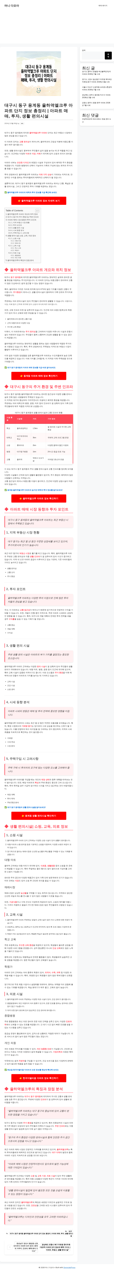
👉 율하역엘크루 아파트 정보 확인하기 (38, 498)
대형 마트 (18, 241)
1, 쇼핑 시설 (15, 238)
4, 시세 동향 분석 (17, 230)
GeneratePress (69, 1267)
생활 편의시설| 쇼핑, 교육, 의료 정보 (21, 236)
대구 (70, 1231)
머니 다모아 (11, 5)
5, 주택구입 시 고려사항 (20, 233)
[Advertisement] (57, 28)
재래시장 (18, 243)
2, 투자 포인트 (16, 225)
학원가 (17, 250)
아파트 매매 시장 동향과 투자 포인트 (21, 220)
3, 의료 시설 (15, 253)
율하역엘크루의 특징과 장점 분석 (20, 260)
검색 (83, 50)
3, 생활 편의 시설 (17, 228)
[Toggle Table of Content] (36, 211)
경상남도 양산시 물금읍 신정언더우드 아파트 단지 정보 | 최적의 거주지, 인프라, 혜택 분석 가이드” (25, 1247)
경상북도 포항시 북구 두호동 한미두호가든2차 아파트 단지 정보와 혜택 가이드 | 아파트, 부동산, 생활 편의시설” (55, 1247)
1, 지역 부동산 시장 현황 (20, 222)
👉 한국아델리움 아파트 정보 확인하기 (38, 1078)
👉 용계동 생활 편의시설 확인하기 (39, 815)
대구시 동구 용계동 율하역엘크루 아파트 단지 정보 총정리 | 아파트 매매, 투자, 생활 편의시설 (41, 1235)
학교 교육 (18, 248)
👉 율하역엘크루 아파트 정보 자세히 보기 (39, 200)
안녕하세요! (86, 119)
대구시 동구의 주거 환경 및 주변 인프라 (23, 217)
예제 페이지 (103, 5)
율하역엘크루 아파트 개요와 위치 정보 (22, 214)
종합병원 (18, 255)
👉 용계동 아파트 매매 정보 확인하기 (38, 376)
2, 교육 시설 (15, 246)
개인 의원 (18, 257)
